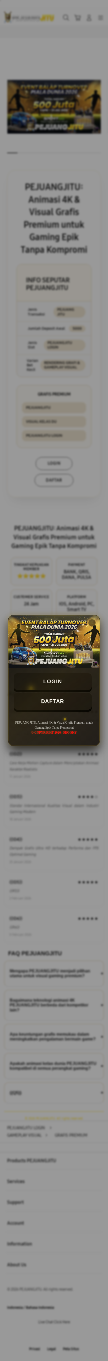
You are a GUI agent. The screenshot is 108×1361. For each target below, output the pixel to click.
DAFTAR (52, 701)
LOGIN (52, 681)
